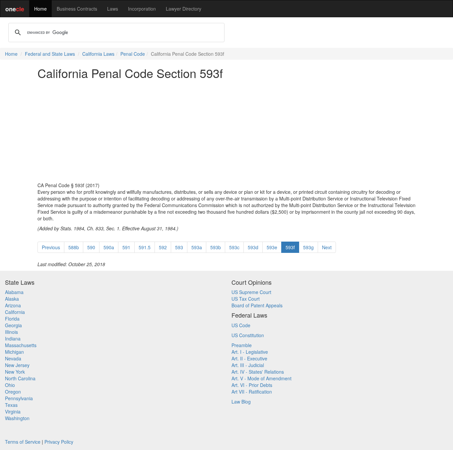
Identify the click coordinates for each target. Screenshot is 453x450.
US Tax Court (245, 298)
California (15, 312)
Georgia (13, 325)
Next (327, 247)
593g (308, 247)
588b (73, 247)
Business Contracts (77, 8)
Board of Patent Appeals (257, 305)
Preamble (241, 345)
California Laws (98, 53)
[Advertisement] (226, 130)
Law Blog (241, 401)
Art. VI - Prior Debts (251, 385)
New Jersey (17, 365)
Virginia (13, 411)
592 (163, 247)
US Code (240, 325)
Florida (12, 318)
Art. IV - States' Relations (257, 371)
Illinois (11, 332)
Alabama (14, 292)
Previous (51, 247)
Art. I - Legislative (249, 351)
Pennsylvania (19, 398)
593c (234, 247)
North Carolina (20, 378)
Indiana (13, 338)
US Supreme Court (251, 292)
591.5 (145, 247)
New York (15, 371)
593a (196, 247)
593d (253, 247)
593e (272, 247)
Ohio (10, 385)
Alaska (12, 298)
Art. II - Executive (249, 358)
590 (91, 247)
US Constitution (247, 335)
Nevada (13, 358)
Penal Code (132, 53)
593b (215, 247)
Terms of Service (22, 441)
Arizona (13, 305)
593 (179, 247)
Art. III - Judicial (247, 365)
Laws (112, 8)
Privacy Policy (58, 441)
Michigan (14, 351)
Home (40, 8)
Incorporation (142, 8)
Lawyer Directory (183, 8)
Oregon (13, 391)
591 (126, 247)
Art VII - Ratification (251, 391)
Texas (11, 405)
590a (108, 247)
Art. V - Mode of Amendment (261, 378)
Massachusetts (20, 345)
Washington (17, 418)
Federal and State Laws (50, 53)
